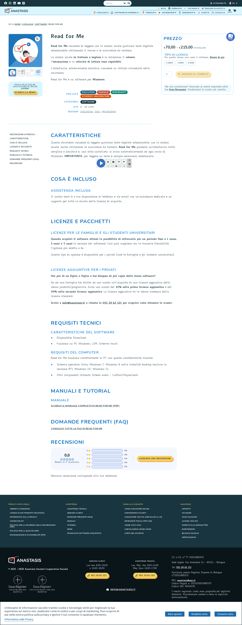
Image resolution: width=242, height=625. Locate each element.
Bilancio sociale (190, 533)
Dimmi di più (217, 57)
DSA (97, 111)
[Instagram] (10, 3)
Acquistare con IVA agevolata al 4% (143, 517)
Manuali (71, 521)
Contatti (186, 509)
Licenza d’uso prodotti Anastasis (27, 513)
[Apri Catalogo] (108, 12)
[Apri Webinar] (181, 8)
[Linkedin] (14, 3)
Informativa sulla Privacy (23, 517)
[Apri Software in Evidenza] (138, 12)
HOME (17, 24)
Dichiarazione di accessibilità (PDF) (28, 535)
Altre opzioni (175, 614)
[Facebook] (5, 3)
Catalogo (27, 24)
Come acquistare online (137, 509)
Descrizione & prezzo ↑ (23, 134)
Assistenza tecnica (77, 509)
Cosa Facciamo (189, 517)
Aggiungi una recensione (155, 458)
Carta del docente (134, 533)
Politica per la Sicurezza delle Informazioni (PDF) (32, 526)
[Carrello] (234, 10)
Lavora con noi (190, 521)
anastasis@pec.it (186, 581)
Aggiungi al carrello (195, 74)
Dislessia (86, 111)
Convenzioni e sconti (135, 513)
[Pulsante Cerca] (129, 3)
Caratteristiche (19, 138)
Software (41, 24)
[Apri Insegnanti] (194, 12)
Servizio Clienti (75, 513)
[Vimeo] (23, 3)
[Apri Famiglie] (155, 12)
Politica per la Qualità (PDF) (24, 531)
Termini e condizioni (20, 509)
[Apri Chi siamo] (198, 8)
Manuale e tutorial (21, 155)
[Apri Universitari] (175, 12)
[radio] (169, 62)
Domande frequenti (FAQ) (24, 159)
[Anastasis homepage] (16, 11)
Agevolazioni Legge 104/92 (138, 529)
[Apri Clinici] (208, 12)
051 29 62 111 (183, 568)
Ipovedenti (109, 111)
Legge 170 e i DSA (133, 525)
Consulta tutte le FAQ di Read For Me (76, 428)
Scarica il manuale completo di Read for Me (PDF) (85, 405)
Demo (70, 529)
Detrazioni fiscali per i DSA (138, 521)
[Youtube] (19, 3)
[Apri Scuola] (224, 12)
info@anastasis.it (73, 303)
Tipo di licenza (176, 54)
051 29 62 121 (112, 303)
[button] (37, 38)
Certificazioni (189, 537)
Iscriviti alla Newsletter (195, 525)
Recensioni (16, 163)
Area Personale (177, 90)
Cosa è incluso (18, 142)
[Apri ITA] (237, 3)
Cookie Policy (17, 521)
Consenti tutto (225, 614)
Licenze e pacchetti (21, 146)
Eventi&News (188, 529)
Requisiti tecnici (19, 151)
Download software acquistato (84, 533)
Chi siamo (186, 513)
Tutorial (71, 525)
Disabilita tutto (199, 614)
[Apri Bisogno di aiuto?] (224, 8)
